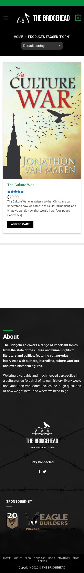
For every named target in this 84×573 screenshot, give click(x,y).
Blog (28, 558)
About (17, 558)
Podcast (39, 558)
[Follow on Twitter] (44, 472)
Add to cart (20, 224)
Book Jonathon (59, 558)
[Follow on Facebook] (39, 472)
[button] (5, 18)
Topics (42, 561)
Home (18, 37)
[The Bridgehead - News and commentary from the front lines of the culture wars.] (42, 18)
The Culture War (20, 185)
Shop (76, 558)
